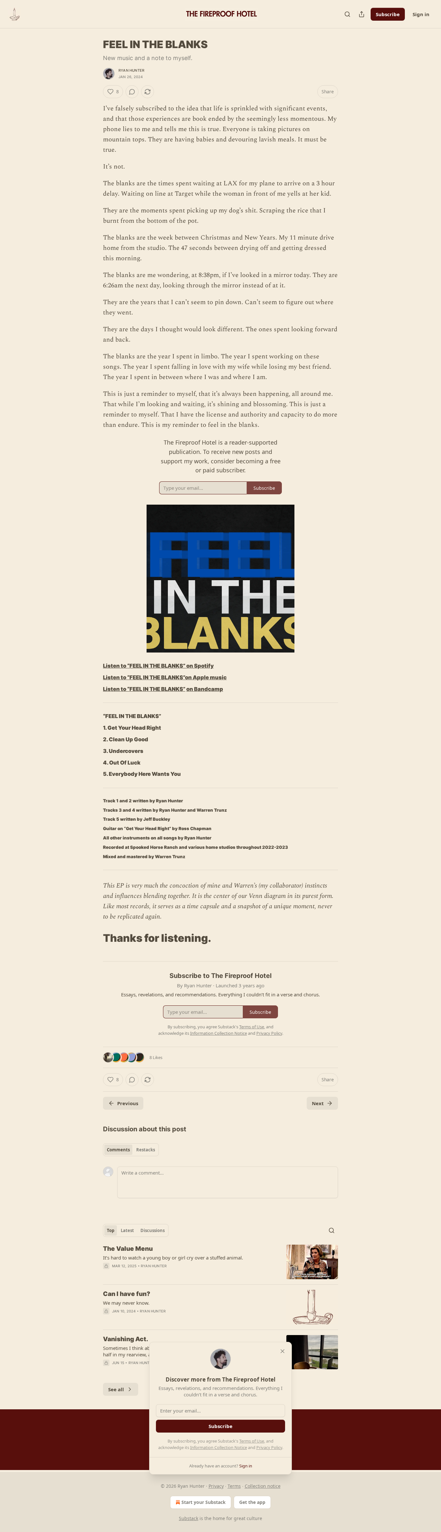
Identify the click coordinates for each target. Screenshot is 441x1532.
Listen (112, 677)
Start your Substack (203, 1502)
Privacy (216, 1486)
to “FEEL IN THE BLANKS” (153, 677)
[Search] (347, 14)
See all (116, 1389)
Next (318, 1103)
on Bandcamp (204, 689)
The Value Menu (128, 1248)
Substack (188, 1518)
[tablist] (131, 1149)
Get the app (252, 1502)
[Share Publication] (361, 14)
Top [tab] (110, 1230)
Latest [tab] (127, 1230)
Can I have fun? (126, 1294)
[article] (220, 1262)
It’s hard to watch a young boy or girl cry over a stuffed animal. (173, 1257)
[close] (282, 1351)
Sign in (421, 14)
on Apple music (206, 677)
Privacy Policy (269, 1447)
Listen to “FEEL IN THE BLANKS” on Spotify (158, 666)
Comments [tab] (118, 1150)
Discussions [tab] (152, 1230)
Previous (127, 1103)
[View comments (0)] (132, 91)
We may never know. (126, 1303)
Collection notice (263, 1486)
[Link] (94, 938)
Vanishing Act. (125, 1339)
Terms (234, 1486)
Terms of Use (251, 1441)
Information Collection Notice (218, 1447)
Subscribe (388, 14)
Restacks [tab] (145, 1150)
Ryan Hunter (131, 70)
